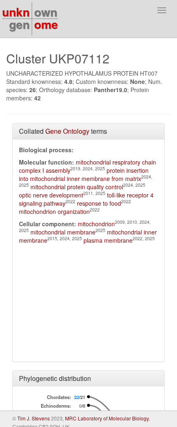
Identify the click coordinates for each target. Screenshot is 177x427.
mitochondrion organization (54, 211)
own (45, 11)
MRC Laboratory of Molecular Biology (107, 418)
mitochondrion (96, 224)
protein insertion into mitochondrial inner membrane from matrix (84, 174)
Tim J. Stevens (33, 418)
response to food (99, 203)
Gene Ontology (67, 131)
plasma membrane (108, 240)
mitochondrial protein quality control (76, 187)
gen (19, 24)
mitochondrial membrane (62, 232)
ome (46, 24)
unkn (16, 11)
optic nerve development (51, 195)
